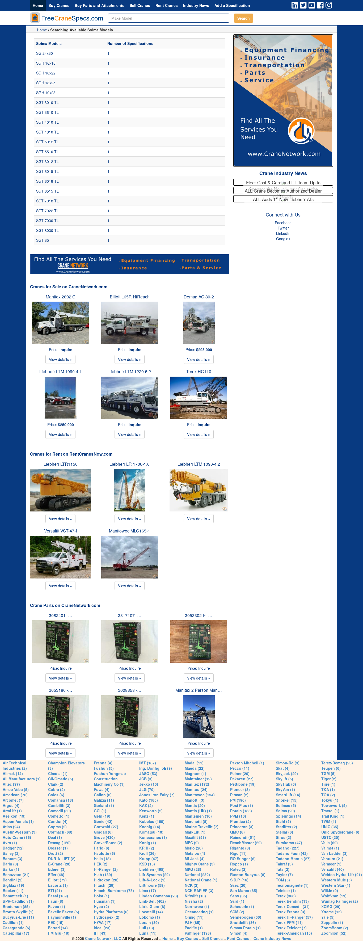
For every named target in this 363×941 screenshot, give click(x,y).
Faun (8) (55, 901)
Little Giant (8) (152, 906)
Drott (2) (55, 853)
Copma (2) (57, 826)
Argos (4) (11, 805)
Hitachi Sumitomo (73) (114, 890)
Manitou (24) (196, 789)
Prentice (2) (240, 821)
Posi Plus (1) (241, 805)
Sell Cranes (140, 5)
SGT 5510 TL (47, 151)
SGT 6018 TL (47, 181)
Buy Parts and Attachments (99, 5)
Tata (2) (282, 869)
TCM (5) (283, 879)
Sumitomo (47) (289, 842)
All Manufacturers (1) (22, 778)
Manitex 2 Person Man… (198, 690)
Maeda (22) (195, 768)
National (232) (197, 874)
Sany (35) (238, 895)
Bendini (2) (13, 879)
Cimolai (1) (57, 773)
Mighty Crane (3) (200, 864)
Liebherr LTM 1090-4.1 (60, 371)
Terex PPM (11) (289, 922)
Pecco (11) (239, 768)
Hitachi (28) (104, 885)
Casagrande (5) (16, 927)
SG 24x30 (44, 53)
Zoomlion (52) (334, 933)
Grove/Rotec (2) (108, 842)
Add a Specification (232, 5)
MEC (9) (192, 842)
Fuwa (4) (101, 789)
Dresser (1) (58, 848)
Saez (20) (238, 885)
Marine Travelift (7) (201, 826)
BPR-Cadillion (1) (18, 901)
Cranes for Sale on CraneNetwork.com (68, 287)
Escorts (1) (58, 885)
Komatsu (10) (151, 832)
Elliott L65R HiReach (130, 297)
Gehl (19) (102, 816)
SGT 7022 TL (47, 210)
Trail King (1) (332, 816)
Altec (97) (11, 784)
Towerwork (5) (334, 805)
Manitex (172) (197, 784)
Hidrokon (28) (106, 879)
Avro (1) (10, 842)
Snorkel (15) (287, 800)
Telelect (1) (286, 890)
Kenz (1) (146, 816)
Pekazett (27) (242, 778)
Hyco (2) (101, 906)
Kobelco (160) (151, 821)
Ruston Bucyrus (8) (247, 874)
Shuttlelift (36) (243, 922)
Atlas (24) (11, 826)
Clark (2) (55, 784)
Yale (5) (328, 917)
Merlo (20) (194, 848)
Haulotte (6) (104, 853)
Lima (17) (147, 890)
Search (243, 18)
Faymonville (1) (62, 917)
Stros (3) (283, 837)
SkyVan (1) (285, 789)
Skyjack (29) (287, 773)
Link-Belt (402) (152, 901)
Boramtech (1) (15, 895)
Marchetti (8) (196, 821)
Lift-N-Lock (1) (152, 879)
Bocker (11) (13, 890)
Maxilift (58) (195, 837)
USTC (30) (330, 837)
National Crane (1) (201, 879)
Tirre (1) (328, 784)
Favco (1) (56, 906)
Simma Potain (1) (245, 927)
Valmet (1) (330, 848)
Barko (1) (11, 869)
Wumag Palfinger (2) (339, 901)
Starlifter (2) (286, 826)
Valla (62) (329, 842)
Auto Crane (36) (17, 837)
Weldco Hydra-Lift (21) (341, 874)
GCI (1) (100, 810)
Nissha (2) (194, 901)
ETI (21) (55, 890)
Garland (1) (104, 805)
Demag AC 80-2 (199, 297)
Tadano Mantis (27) (293, 858)
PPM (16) (238, 816)
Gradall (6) (103, 832)
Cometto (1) (58, 816)
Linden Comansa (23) (158, 895)
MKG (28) (193, 869)
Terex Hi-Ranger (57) (294, 917)
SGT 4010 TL (47, 122)
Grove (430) (104, 837)
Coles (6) (56, 794)
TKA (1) (328, 789)
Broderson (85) (16, 906)
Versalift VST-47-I (60, 531)
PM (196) (238, 800)
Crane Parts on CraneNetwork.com (65, 605)
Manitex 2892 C (60, 297)
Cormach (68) (60, 832)
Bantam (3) (12, 858)
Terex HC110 (198, 371)
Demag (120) (59, 842)
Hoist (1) (101, 895)
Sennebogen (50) (245, 917)
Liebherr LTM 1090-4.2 (199, 464)
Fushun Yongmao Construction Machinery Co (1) (110, 779)
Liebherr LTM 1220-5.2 (129, 371)
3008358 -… (129, 690)
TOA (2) (328, 794)
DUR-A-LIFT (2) (61, 858)
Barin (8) (10, 864)
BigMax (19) (13, 885)
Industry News (196, 5)
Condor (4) (57, 821)
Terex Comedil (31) (293, 906)
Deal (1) (55, 837)
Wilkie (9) (329, 890)
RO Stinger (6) (243, 858)
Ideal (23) (102, 927)
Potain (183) (241, 810)
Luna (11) (148, 933)
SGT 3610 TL (47, 112)
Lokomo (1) (149, 917)
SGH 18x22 (46, 73)
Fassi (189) (58, 895)
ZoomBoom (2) (334, 927)
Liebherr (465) (151, 869)
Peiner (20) (240, 773)
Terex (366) (286, 895)
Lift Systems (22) (154, 874)
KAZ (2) (146, 805)
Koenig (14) (149, 826)
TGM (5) (328, 773)
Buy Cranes (58, 5)
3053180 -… (60, 690)
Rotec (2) (238, 869)
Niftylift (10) (195, 895)
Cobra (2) (56, 789)
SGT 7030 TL (47, 220)
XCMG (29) (330, 906)
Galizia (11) (104, 800)
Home (38, 5)
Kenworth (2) (151, 810)
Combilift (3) (59, 805)
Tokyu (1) (329, 800)
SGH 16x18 (46, 63)
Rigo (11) (238, 853)
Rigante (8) (240, 848)
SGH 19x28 (46, 92)
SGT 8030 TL (47, 230)
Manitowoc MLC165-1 (129, 531)
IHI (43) (100, 933)
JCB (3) (146, 778)
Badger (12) (13, 848)
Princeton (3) (242, 826)
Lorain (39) (149, 922)
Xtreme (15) (331, 911)
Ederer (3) (57, 869)
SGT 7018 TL (47, 200)
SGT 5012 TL (47, 141)
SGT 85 (42, 240)
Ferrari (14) (58, 927)
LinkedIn (283, 233)
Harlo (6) (101, 848)
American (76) (15, 794)
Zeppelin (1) (332, 922)
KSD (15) (147, 864)
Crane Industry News (283, 173)
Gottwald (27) (106, 826)
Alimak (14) (13, 773)
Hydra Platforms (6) (111, 911)
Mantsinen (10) (198, 816)
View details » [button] (60, 359)
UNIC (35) (329, 826)
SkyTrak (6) (286, 784)
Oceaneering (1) (199, 911)
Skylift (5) (284, 778)
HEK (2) (100, 864)
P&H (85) (192, 922)
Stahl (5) (283, 821)
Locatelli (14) (151, 911)
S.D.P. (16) (239, 879)
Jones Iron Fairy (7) (157, 794)
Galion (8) (103, 794)
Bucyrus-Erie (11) (18, 917)
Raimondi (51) (242, 837)
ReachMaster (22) (246, 842)
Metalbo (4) (195, 853)
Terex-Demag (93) (337, 762)
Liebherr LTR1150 (61, 464)
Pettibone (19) (243, 784)
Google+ (283, 238)
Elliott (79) (57, 879)
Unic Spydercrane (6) (340, 832)
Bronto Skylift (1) (18, 911)
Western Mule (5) (336, 879)
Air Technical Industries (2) (15, 765)
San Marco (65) (243, 890)
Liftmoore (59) (152, 885)
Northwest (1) (197, 906)
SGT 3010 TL (47, 102)
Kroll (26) (147, 853)
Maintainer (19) (198, 778)
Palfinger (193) (198, 933)
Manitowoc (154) (200, 794)
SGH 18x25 (46, 82)
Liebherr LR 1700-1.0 (129, 464)
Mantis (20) (195, 805)
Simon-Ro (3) (287, 762)
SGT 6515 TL (47, 191)
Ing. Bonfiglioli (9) (155, 768)
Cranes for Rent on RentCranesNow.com (71, 454)
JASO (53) (148, 773)
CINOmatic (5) (60, 778)
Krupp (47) (148, 858)
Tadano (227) (287, 848)
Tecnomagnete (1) (292, 885)
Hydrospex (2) (106, 917)
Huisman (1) (105, 901)
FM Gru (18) (58, 933)
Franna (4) (103, 762)
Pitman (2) (239, 794)
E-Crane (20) (59, 864)
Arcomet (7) (13, 800)
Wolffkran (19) (334, 895)
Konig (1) (147, 842)
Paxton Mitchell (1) (247, 762)
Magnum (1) (195, 773)
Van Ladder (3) (334, 853)
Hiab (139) (103, 874)
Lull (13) (146, 927)
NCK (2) (192, 885)
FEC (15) (56, 922)
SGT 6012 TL (47, 161)
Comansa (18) (60, 800)
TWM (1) (328, 821)
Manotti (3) (194, 800)
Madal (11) (194, 762)
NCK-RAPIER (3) (199, 890)
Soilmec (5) (286, 805)
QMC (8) (237, 832)
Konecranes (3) (153, 837)
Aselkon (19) (14, 816)
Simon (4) (238, 933)
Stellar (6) (284, 832)
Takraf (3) (284, 864)
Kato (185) (148, 800)
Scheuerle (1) (242, 906)
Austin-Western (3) (20, 832)
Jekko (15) (148, 784)
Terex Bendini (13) (292, 901)
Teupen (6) (331, 768)
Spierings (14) (288, 816)
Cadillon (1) (13, 922)
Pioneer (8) (240, 789)
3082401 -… (60, 615)
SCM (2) (237, 911)
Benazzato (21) (16, 874)
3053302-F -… (198, 615)
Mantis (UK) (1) (198, 810)
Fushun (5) (104, 768)
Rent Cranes (166, 5)
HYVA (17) (103, 922)
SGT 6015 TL (47, 171)
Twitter (283, 228)
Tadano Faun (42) (292, 853)
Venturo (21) (332, 858)
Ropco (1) (239, 864)
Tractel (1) (330, 810)
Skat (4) (283, 768)
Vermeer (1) (331, 864)
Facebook (283, 222)
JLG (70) (147, 789)
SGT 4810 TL (47, 132)
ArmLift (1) (12, 810)
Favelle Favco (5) (63, 911)
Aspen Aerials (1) (18, 821)
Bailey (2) (11, 853)
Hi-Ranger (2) (106, 869)
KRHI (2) (146, 848)
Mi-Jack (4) (195, 858)
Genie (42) (103, 821)
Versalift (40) (332, 869)
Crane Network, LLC (103, 938)
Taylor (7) (284, 874)
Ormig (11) (194, 917)
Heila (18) (102, 858)
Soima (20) (285, 810)
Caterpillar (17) (16, 933)
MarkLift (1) (195, 832)
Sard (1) (237, 901)
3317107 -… (129, 615)
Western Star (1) (335, 885)
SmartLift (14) (288, 794)
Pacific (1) (194, 927)
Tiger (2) (328, 778)
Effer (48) (56, 874)
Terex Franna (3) (290, 911)
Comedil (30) (59, 810)
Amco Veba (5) (16, 789)
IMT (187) (147, 762)
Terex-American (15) (294, 933)
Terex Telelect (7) (291, 927)
